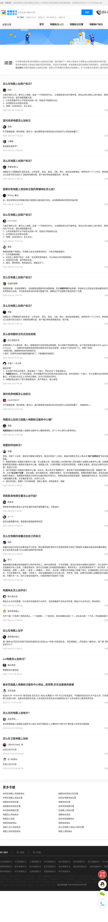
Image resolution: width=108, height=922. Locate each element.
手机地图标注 (29, 879)
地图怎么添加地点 (11, 814)
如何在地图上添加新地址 (13, 793)
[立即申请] (102, 874)
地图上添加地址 (65, 831)
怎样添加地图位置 (66, 806)
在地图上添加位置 (66, 810)
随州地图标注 (6, 871)
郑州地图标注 (79, 861)
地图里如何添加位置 (12, 806)
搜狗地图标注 (56, 879)
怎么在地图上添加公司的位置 (71, 827)
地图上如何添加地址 (12, 831)
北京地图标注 (6, 861)
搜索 (87, 12)
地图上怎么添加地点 (12, 827)
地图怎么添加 (9, 818)
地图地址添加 (64, 814)
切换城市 (8, 3)
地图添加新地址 (10, 823)
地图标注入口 (57, 24)
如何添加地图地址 (66, 818)
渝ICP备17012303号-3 (46, 885)
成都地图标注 (6, 866)
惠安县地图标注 (80, 866)
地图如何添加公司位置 (68, 793)
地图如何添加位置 (11, 802)
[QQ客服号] (102, 884)
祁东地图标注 (20, 871)
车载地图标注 (6, 879)
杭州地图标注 (64, 861)
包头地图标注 (35, 866)
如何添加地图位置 (11, 810)
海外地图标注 (51, 17)
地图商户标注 (96, 24)
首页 (41, 24)
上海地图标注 (35, 861)
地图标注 (41, 17)
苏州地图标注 (50, 861)
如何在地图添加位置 (67, 797)
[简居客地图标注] (9, 12)
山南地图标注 (35, 871)
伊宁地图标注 (64, 871)
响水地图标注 (64, 866)
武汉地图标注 (94, 861)
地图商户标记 (31, 17)
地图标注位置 (76, 24)
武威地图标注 (50, 871)
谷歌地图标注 (43, 879)
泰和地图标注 (96, 866)
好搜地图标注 (84, 879)
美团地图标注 (97, 879)
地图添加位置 (64, 802)
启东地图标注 (50, 866)
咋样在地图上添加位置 (12, 797)
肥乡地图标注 (20, 866)
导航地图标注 (70, 879)
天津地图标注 (20, 861)
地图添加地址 (64, 823)
